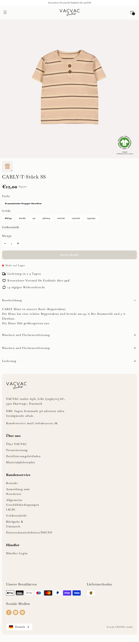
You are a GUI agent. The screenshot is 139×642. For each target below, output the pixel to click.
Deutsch (20, 627)
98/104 (46, 218)
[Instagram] (15, 612)
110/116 (61, 218)
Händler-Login (17, 553)
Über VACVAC (16, 444)
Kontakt (12, 483)
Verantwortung (17, 450)
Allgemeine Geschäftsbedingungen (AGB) (22, 504)
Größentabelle (10, 227)
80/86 (22, 218)
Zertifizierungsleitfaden (23, 456)
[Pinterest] (22, 612)
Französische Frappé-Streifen (23, 203)
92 (34, 218)
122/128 (76, 218)
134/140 (91, 218)
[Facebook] (9, 612)
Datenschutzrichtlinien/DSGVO (29, 532)
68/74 (8, 218)
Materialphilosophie (20, 462)
